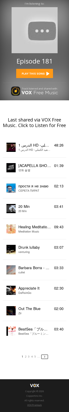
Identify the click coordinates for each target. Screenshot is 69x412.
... (38, 356)
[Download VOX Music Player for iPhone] (35, 29)
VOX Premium (34, 405)
